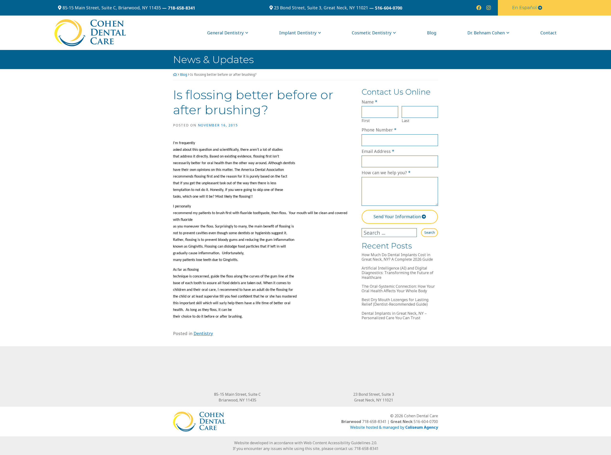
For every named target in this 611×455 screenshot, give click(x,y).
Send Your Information (397, 216)
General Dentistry (225, 33)
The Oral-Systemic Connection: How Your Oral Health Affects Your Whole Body (398, 288)
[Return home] (90, 32)
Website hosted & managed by (394, 427)
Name (369, 102)
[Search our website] (391, 232)
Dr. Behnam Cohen (486, 33)
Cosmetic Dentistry (371, 33)
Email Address (378, 151)
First (366, 120)
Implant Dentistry (297, 33)
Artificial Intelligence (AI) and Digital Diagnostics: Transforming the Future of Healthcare (397, 273)
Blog (431, 33)
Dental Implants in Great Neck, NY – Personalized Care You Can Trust (394, 315)
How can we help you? (386, 172)
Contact (548, 33)
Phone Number (379, 130)
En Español (524, 7)
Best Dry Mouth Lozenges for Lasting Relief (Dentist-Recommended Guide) (395, 302)
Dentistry (203, 333)
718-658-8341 (366, 448)
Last (405, 120)
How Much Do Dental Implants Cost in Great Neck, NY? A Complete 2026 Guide (397, 257)
